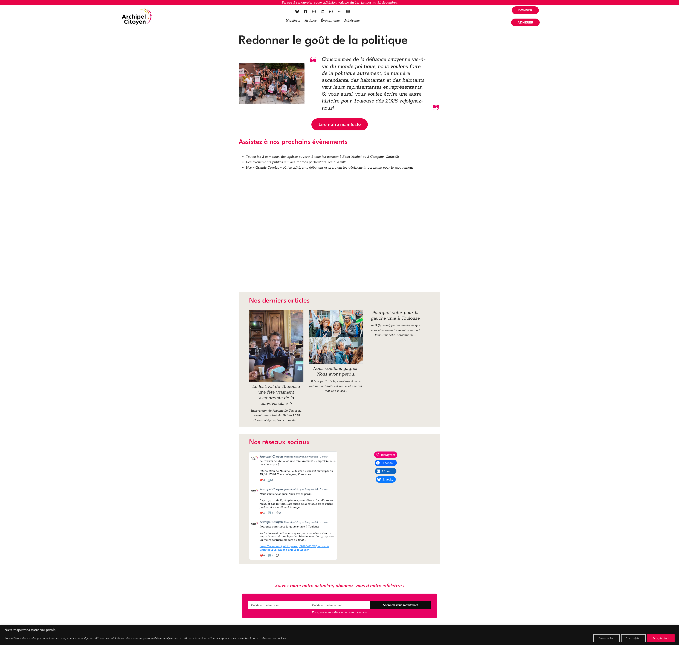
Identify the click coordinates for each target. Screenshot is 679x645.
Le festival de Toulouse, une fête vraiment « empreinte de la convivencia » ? (276, 395)
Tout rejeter (633, 638)
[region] (339, 635)
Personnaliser (606, 638)
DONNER (525, 10)
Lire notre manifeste (339, 124)
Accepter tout (660, 638)
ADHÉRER (525, 22)
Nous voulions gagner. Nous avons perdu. (335, 371)
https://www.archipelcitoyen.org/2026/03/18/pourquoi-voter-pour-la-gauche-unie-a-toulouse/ (294, 548)
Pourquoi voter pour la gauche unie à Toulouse (395, 315)
